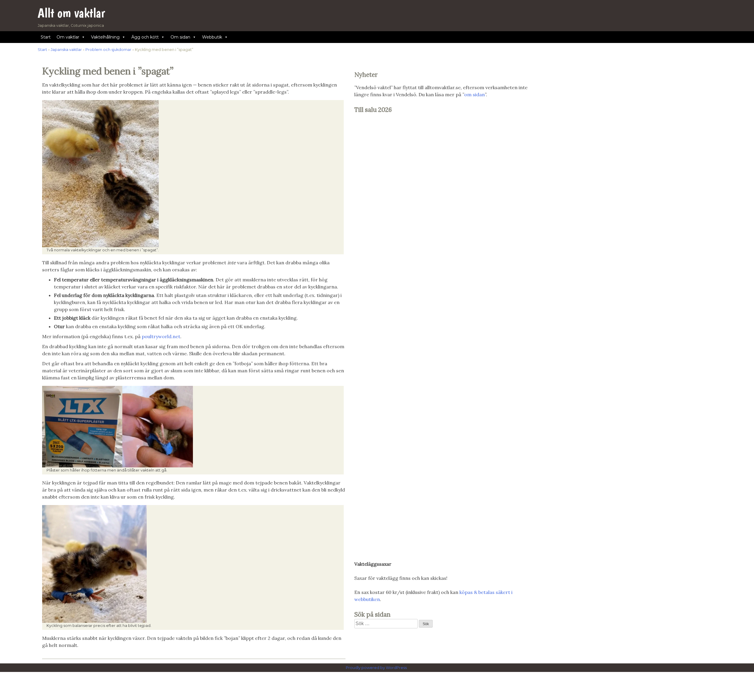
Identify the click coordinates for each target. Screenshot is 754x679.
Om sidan (180, 37)
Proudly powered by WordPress (377, 667)
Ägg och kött (145, 37)
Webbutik (212, 37)
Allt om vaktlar (71, 13)
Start (46, 37)
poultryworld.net (161, 336)
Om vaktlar (68, 37)
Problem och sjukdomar (108, 49)
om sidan (474, 94)
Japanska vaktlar (66, 49)
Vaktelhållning (105, 37)
